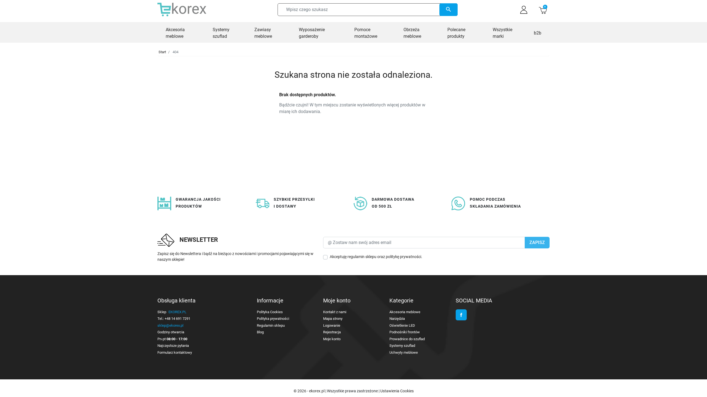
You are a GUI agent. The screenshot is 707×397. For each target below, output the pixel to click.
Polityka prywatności (273, 318)
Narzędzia (397, 318)
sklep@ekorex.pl (170, 325)
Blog (260, 332)
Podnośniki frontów (404, 332)
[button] (543, 10)
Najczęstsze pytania (173, 346)
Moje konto (332, 339)
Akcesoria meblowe (404, 312)
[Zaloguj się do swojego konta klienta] (524, 10)
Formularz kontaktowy (174, 352)
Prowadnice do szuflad (407, 339)
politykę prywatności (403, 256)
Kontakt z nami (334, 312)
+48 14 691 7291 (177, 318)
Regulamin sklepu (271, 325)
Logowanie (331, 325)
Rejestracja (332, 332)
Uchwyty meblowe (403, 352)
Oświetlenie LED (402, 325)
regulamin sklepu (361, 256)
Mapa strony (332, 318)
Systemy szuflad (402, 346)
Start (162, 52)
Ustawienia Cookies (397, 391)
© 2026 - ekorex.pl (309, 391)
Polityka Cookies (270, 312)
